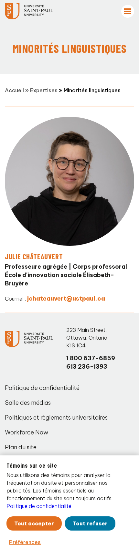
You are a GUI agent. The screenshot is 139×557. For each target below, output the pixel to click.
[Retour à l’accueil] (29, 11)
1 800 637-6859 (90, 358)
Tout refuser (90, 523)
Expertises (44, 90)
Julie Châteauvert (34, 256)
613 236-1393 (86, 366)
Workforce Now (26, 432)
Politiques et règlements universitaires (56, 417)
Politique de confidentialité (42, 388)
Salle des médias (28, 402)
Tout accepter (34, 523)
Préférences (25, 542)
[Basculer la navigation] (127, 11)
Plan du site (21, 447)
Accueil (14, 90)
